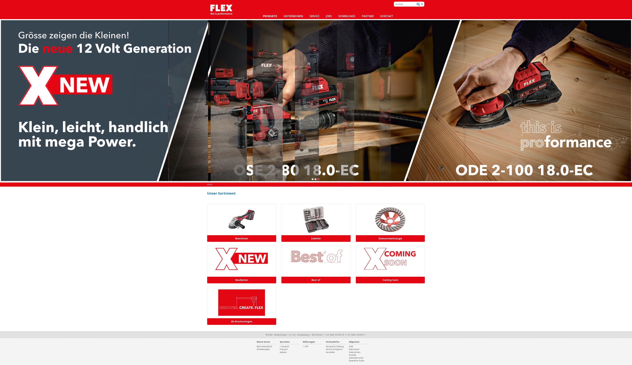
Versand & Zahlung (335, 346)
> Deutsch (284, 346)
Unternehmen (293, 16)
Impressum (354, 349)
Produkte (270, 16)
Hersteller (330, 352)
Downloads (346, 16)
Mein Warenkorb (264, 346)
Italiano (283, 352)
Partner (368, 16)
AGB (351, 346)
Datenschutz (354, 352)
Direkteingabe (263, 349)
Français (284, 349)
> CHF (305, 346)
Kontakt (386, 16)
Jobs (329, 16)
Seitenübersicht (356, 357)
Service (314, 16)
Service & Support (334, 349)
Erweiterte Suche (356, 360)
